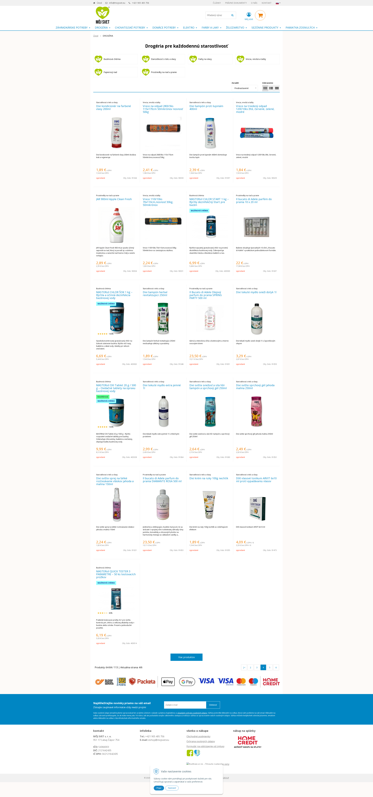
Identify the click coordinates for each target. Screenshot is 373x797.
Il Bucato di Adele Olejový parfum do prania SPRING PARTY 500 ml (205, 295)
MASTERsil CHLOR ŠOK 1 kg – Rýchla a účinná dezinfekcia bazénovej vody (114, 295)
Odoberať (213, 705)
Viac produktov (186, 657)
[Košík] (260, 15)
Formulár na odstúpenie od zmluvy (205, 746)
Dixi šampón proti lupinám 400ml (206, 107)
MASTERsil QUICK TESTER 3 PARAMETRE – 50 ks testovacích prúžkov (116, 574)
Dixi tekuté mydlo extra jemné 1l (162, 386)
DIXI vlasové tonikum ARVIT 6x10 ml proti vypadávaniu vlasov (256, 479)
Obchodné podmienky (198, 736)
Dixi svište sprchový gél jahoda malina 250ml (255, 386)
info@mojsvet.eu (117, 2)
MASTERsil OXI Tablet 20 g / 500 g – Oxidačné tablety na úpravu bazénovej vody (116, 388)
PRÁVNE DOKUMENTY (236, 2)
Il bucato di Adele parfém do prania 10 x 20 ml (254, 200)
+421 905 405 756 (140, 2)
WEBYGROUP (223, 778)
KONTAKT (266, 2)
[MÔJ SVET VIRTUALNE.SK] (197, 752)
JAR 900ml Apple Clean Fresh (114, 199)
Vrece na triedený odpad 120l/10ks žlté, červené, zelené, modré (255, 109)
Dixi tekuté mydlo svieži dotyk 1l (256, 292)
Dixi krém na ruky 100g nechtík (208, 478)
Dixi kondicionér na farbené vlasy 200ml (113, 107)
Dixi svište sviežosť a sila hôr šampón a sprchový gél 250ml (208, 386)
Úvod (99, 2)
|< (244, 667)
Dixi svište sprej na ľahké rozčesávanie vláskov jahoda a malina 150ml (115, 481)
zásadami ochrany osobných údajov (192, 713)
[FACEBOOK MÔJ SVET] (189, 752)
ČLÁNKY (217, 2)
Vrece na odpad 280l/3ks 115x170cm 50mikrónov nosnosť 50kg (163, 109)
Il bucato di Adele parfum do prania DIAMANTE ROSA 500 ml (162, 479)
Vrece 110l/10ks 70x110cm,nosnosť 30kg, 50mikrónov (158, 202)
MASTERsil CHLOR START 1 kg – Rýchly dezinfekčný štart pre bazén (209, 202)
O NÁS (254, 2)
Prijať (158, 788)
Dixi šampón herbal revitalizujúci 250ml (155, 293)
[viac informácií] (247, 741)
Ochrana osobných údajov (200, 741)
